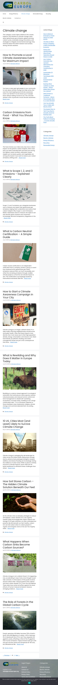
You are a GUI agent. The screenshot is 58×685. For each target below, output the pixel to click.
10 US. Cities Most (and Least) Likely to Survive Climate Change (16, 424)
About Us (24, 667)
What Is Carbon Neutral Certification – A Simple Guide (17, 234)
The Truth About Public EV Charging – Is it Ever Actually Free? (49, 119)
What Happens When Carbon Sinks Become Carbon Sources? (16, 544)
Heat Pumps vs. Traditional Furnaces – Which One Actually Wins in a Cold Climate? (49, 97)
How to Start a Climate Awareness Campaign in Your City (18, 294)
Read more (6, 99)
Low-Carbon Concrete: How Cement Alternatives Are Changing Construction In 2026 (48, 64)
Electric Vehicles (7, 18)
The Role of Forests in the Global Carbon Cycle (18, 603)
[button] (3, 22)
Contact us (17, 18)
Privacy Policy (26, 674)
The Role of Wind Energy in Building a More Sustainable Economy (49, 44)
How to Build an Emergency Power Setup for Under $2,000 (48, 36)
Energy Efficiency (13, 14)
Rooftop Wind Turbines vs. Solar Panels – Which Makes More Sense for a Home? (49, 87)
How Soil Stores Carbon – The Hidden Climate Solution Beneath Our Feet (19, 484)
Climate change (25, 14)
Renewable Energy (38, 14)
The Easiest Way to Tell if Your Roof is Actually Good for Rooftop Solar (49, 111)
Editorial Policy (26, 672)
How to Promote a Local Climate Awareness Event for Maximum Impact (18, 58)
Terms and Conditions (28, 677)
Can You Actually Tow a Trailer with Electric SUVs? (48, 105)
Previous (6, 655)
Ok (29, 682)
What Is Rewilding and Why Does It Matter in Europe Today (19, 358)
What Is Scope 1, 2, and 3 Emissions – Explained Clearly (18, 174)
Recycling (48, 14)
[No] (56, 681)
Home (4, 14)
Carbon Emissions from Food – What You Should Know (18, 115)
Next (18, 655)
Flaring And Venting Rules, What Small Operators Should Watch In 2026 (48, 53)
